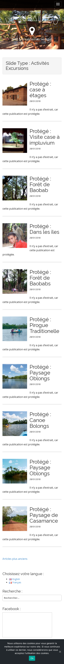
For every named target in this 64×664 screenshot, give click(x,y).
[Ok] (60, 651)
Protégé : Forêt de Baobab (40, 184)
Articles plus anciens (14, 559)
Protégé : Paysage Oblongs (40, 372)
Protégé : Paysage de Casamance (44, 515)
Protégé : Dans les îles (44, 229)
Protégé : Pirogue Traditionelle (44, 325)
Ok (32, 658)
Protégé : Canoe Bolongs (40, 420)
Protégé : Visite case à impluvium (45, 137)
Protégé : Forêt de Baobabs (40, 278)
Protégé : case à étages (40, 89)
